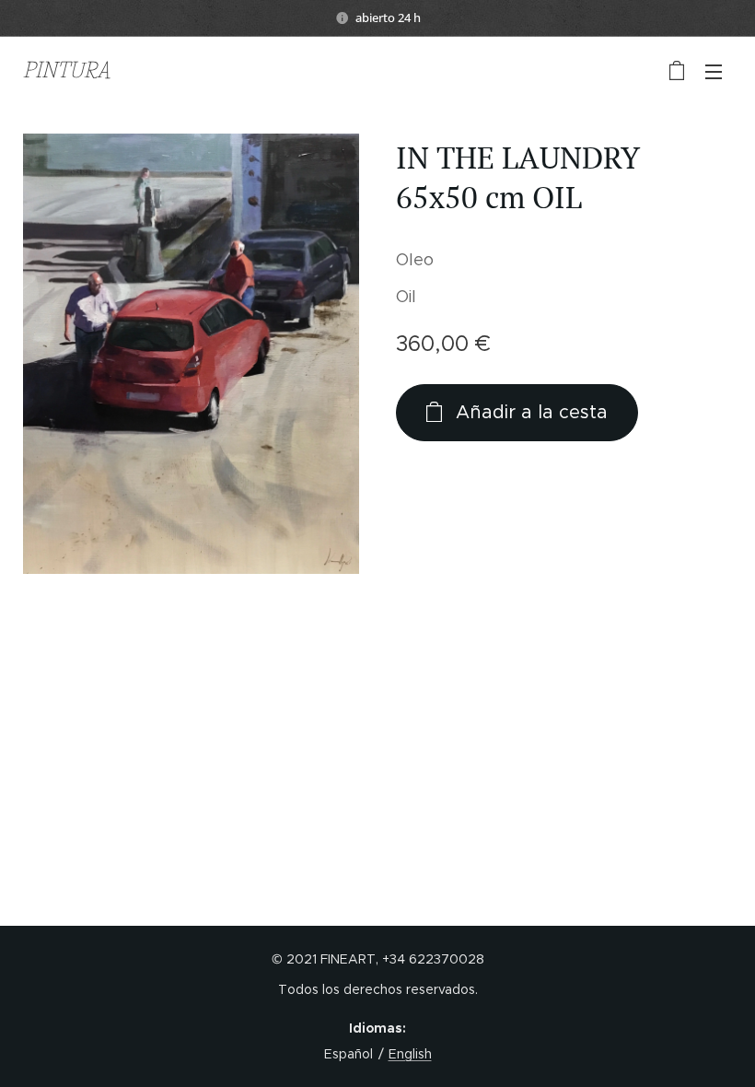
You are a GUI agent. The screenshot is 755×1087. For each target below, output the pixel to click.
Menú (713, 71)
